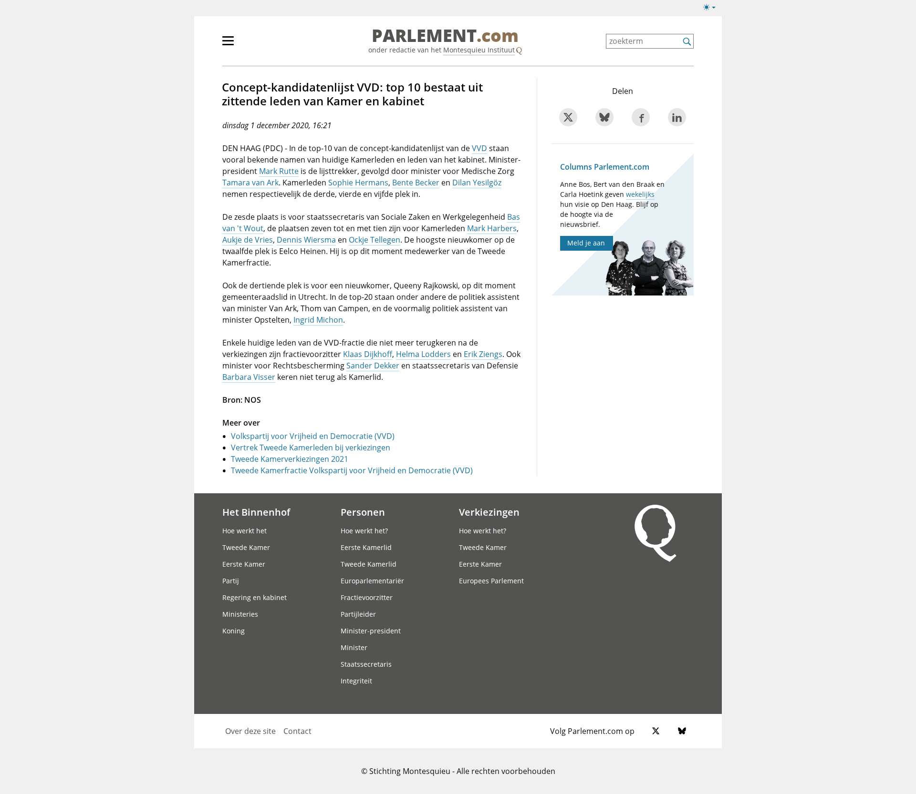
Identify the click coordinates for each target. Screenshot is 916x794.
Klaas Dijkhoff (367, 354)
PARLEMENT (445, 36)
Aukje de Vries (247, 239)
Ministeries (240, 614)
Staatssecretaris (366, 664)
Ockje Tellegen (374, 239)
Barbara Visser (248, 377)
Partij (230, 580)
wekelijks (640, 194)
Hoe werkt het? (364, 530)
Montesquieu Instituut (479, 49)
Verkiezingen (489, 512)
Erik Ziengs (483, 354)
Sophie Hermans (358, 182)
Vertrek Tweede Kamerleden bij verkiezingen (310, 447)
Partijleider (358, 614)
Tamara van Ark (250, 182)
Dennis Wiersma (306, 239)
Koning (233, 630)
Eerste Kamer (243, 564)
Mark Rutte (279, 171)
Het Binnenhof (256, 512)
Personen (363, 512)
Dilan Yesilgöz (476, 182)
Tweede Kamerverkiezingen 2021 (289, 459)
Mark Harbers (492, 228)
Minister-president (371, 630)
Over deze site (250, 731)
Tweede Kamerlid (368, 564)
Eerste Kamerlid (366, 547)
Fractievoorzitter (367, 597)
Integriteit (356, 680)
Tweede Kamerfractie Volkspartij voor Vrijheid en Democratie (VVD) (352, 470)
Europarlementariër (372, 580)
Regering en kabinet (254, 597)
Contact (297, 731)
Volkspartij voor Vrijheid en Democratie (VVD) (313, 436)
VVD (479, 148)
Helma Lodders (423, 354)
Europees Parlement (491, 580)
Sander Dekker (372, 365)
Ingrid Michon (318, 320)
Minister (354, 647)
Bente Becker (415, 182)
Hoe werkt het (244, 530)
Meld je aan (586, 242)
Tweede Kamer (246, 547)
